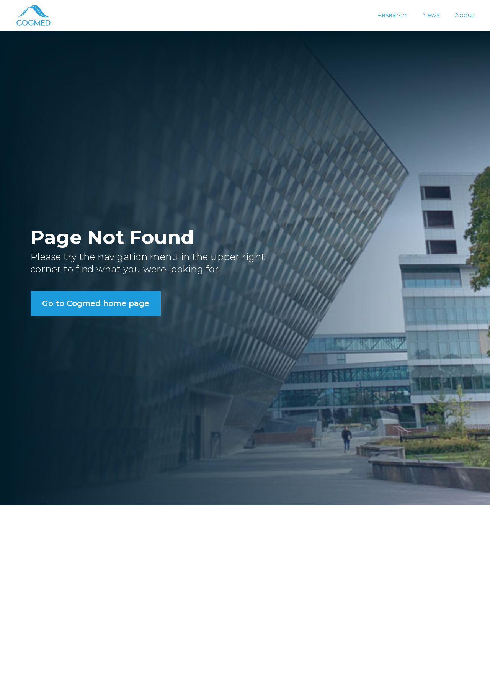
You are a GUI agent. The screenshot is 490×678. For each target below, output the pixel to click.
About (465, 15)
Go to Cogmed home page (95, 303)
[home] (33, 15)
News (430, 15)
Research (392, 15)
